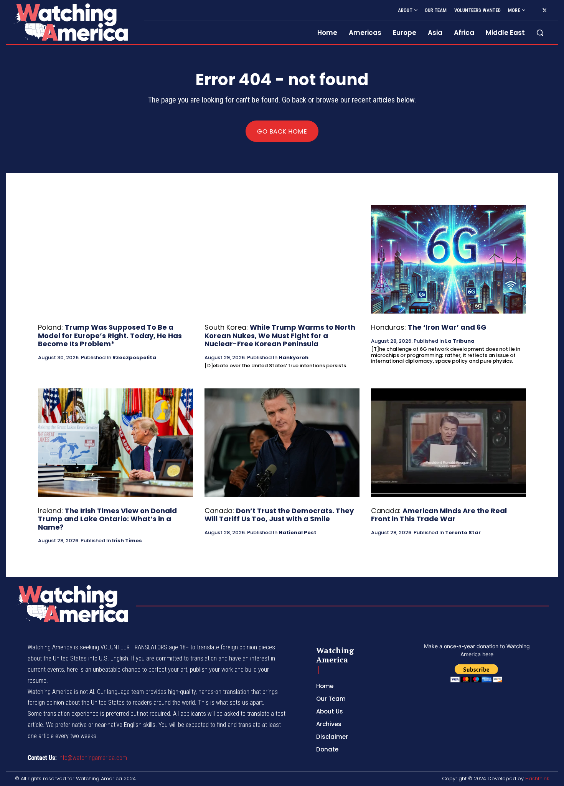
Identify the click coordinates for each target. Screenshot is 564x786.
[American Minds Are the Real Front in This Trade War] (448, 442)
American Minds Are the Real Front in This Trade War (439, 515)
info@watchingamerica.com (92, 757)
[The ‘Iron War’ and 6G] (448, 259)
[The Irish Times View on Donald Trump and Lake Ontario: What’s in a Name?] (115, 442)
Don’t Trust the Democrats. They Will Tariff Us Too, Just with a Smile (279, 515)
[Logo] (70, 22)
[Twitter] (544, 10)
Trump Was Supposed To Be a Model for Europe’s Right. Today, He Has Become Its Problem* (110, 335)
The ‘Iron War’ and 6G (447, 327)
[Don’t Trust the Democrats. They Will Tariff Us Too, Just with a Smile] (282, 442)
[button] (540, 32)
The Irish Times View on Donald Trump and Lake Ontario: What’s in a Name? (107, 519)
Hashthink (537, 778)
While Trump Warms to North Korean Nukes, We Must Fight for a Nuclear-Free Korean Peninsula (279, 335)
